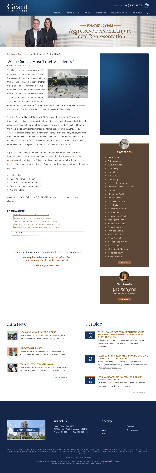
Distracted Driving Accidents (120, 186)
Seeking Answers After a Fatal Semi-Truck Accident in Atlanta (31, 215)
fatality (39, 186)
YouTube (71, 437)
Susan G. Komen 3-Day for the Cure (38, 332)
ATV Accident (113, 157)
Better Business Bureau (147, 5)
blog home (11, 54)
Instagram (66, 437)
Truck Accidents (24, 54)
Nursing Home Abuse (117, 219)
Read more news (61, 377)
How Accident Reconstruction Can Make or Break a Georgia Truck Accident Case (37, 227)
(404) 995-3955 (128, 5)
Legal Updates (114, 205)
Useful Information (119, 13)
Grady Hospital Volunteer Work (37, 364)
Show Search (147, 13)
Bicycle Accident (115, 164)
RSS (105, 433)
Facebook (56, 437)
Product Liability (115, 234)
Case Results (101, 13)
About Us (57, 13)
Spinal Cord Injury (116, 238)
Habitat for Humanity (31, 348)
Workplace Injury (115, 252)
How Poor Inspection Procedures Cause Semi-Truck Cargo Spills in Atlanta (35, 221)
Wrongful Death (115, 256)
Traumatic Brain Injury (117, 241)
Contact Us (137, 13)
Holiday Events (114, 197)
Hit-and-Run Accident (117, 194)
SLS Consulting (105, 461)
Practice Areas (73, 13)
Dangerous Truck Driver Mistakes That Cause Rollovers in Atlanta (32, 218)
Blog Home (124, 262)
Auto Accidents (114, 161)
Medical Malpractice (117, 208)
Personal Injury (114, 227)
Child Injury (113, 179)
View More (124, 299)
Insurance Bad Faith (116, 201)
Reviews (88, 13)
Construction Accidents (118, 183)
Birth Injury (113, 168)
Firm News (112, 190)
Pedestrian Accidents (117, 223)
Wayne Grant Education (118, 249)
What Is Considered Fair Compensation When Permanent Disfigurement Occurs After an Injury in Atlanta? (121, 334)
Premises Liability (116, 230)
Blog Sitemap (132, 430)
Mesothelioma (114, 212)
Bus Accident (113, 175)
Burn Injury (113, 172)
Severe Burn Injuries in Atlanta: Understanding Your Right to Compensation (123, 357)
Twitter (61, 437)
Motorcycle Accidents (117, 216)
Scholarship (116, 461)
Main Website (107, 426)
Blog (104, 430)
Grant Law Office (17, 8)
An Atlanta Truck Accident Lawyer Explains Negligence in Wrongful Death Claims (37, 224)
